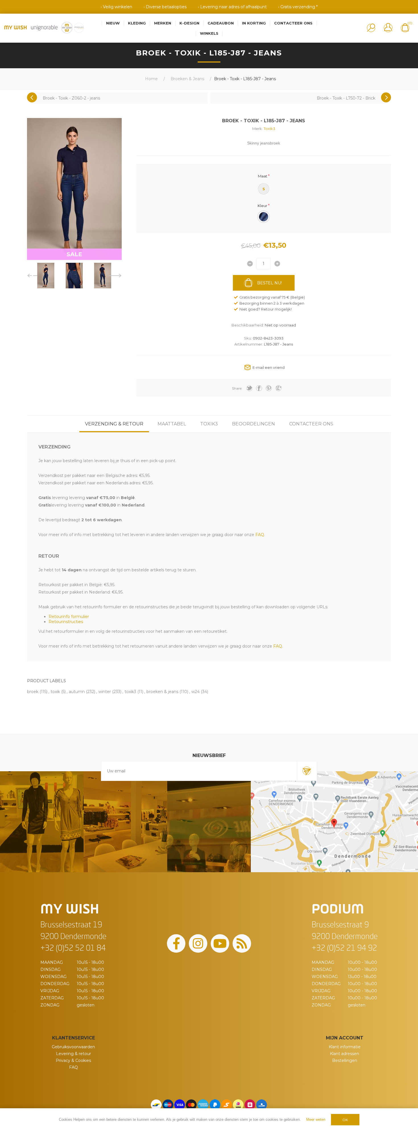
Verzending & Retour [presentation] (114, 424)
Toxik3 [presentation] (209, 424)
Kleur (262, 205)
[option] (46, 275)
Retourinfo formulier (69, 616)
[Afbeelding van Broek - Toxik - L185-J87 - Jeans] (46, 276)
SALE (74, 254)
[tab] (114, 423)
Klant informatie (345, 1046)
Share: (237, 388)
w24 (195, 691)
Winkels (209, 33)
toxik (55, 691)
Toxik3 (269, 128)
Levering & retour (73, 1053)
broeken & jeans (162, 691)
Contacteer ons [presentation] (311, 424)
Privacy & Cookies (73, 1060)
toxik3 (130, 691)
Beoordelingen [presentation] (253, 424)
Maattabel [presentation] (172, 424)
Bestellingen (344, 1060)
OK (345, 1120)
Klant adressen (344, 1053)
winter (104, 691)
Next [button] (115, 276)
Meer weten (315, 1119)
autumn (77, 691)
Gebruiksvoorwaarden (73, 1046)
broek (32, 691)
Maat (262, 176)
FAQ (73, 1067)
